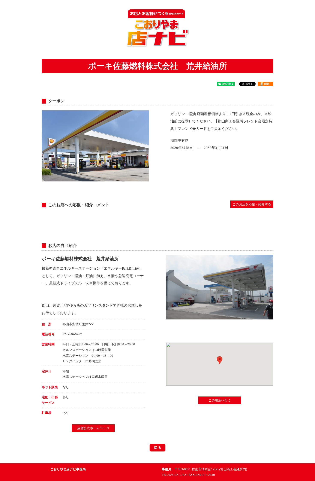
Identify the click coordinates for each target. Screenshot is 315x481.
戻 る (157, 447)
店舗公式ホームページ (93, 428)
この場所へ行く (219, 400)
